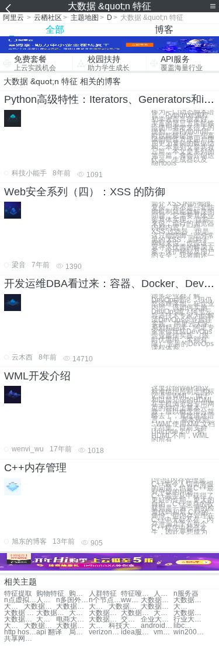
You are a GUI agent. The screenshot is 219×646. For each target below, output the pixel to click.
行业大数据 (189, 619)
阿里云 (13, 17)
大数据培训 (157, 606)
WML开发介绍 (37, 376)
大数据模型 (125, 606)
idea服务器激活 (137, 632)
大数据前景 (72, 626)
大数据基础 (189, 613)
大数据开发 (183, 606)
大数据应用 (40, 606)
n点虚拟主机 (20, 600)
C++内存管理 (35, 468)
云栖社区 (48, 17)
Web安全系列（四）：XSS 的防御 (84, 192)
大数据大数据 (157, 600)
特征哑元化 (137, 593)
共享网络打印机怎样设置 (20, 638)
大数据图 (99, 626)
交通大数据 (131, 619)
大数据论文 (163, 613)
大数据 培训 (20, 613)
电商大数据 (72, 619)
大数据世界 (40, 626)
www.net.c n (131, 600)
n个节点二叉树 (105, 600)
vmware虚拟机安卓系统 (163, 632)
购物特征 (50, 593)
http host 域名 (20, 632)
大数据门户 (105, 619)
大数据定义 (46, 619)
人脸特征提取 (163, 593)
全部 (55, 29)
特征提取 (18, 593)
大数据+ (14, 606)
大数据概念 (79, 613)
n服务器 (186, 593)
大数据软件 (137, 613)
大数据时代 (52, 613)
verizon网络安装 (105, 632)
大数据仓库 (72, 606)
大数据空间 (105, 613)
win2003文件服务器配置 (189, 632)
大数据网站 (14, 626)
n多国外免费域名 (72, 600)
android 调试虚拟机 (157, 626)
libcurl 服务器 (183, 626)
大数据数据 (189, 600)
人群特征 (103, 593)
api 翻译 (49, 632)
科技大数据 (125, 626)
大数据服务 (20, 619)
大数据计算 (99, 606)
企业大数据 (157, 619)
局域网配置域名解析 (79, 632)
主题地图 (85, 17)
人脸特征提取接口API (46, 600)
